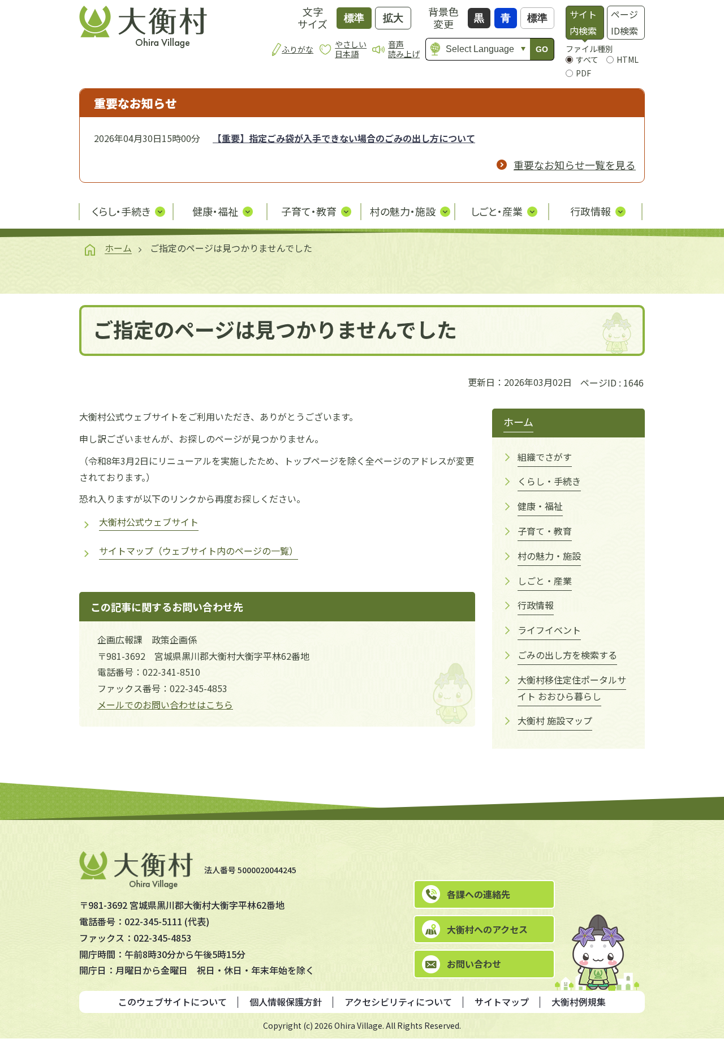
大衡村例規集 (578, 1001)
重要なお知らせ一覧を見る (575, 164)
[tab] (585, 23)
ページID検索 (624, 22)
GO (542, 49)
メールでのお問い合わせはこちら (165, 704)
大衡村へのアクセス (487, 929)
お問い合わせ (474, 964)
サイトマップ (502, 1001)
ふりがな (297, 49)
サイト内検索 (583, 22)
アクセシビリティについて (398, 1001)
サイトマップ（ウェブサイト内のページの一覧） (198, 550)
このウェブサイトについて (172, 1001)
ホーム (118, 248)
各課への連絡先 (478, 894)
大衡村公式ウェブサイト (149, 522)
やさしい (351, 48)
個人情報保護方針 (285, 1001)
